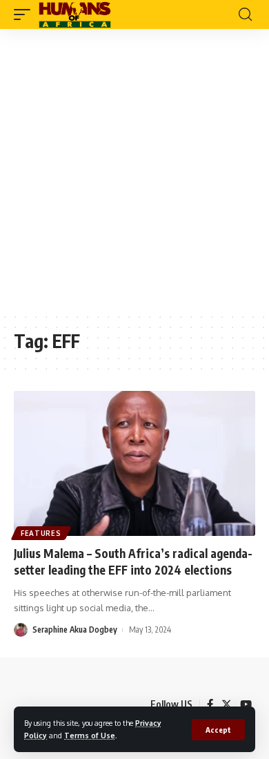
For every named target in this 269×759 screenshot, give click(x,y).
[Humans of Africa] (74, 14)
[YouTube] (246, 704)
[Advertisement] (134, 170)
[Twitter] (226, 704)
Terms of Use (89, 735)
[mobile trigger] (25, 14)
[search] (245, 14)
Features (41, 533)
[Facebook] (210, 704)
